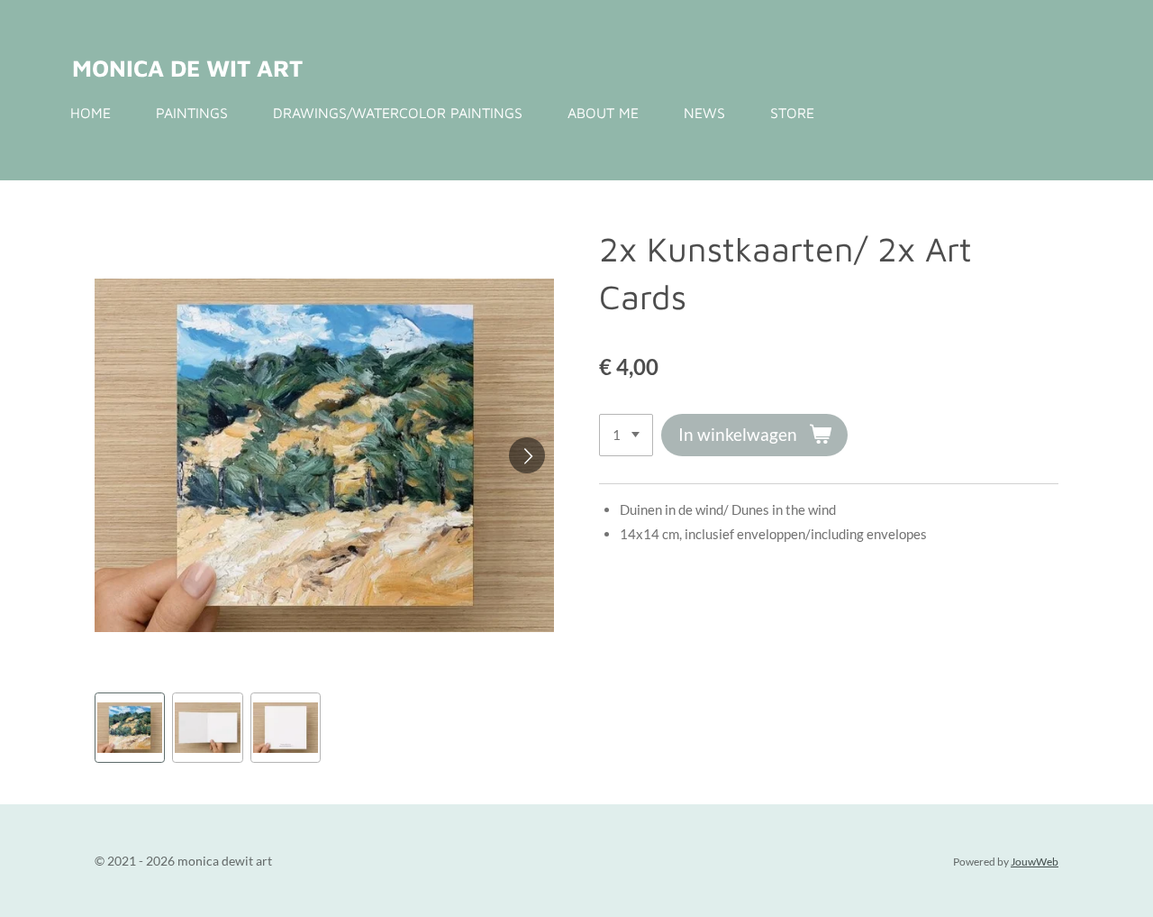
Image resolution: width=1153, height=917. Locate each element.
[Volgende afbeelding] (527, 455)
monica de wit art (187, 67)
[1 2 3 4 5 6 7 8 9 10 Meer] (626, 435)
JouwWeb (1034, 861)
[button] (130, 727)
